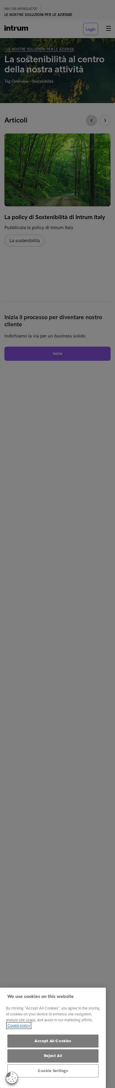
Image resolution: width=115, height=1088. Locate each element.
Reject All (53, 1055)
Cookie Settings (53, 1071)
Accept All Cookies (52, 1041)
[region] (53, 1038)
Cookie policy (18, 1025)
